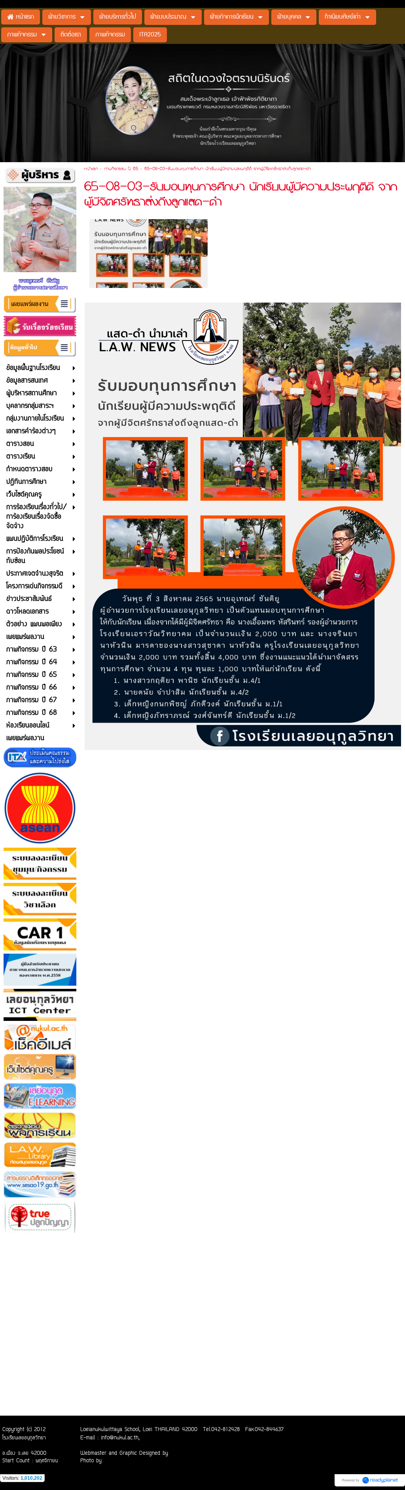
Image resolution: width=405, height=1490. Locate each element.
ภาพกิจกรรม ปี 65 (121, 169)
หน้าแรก (91, 169)
